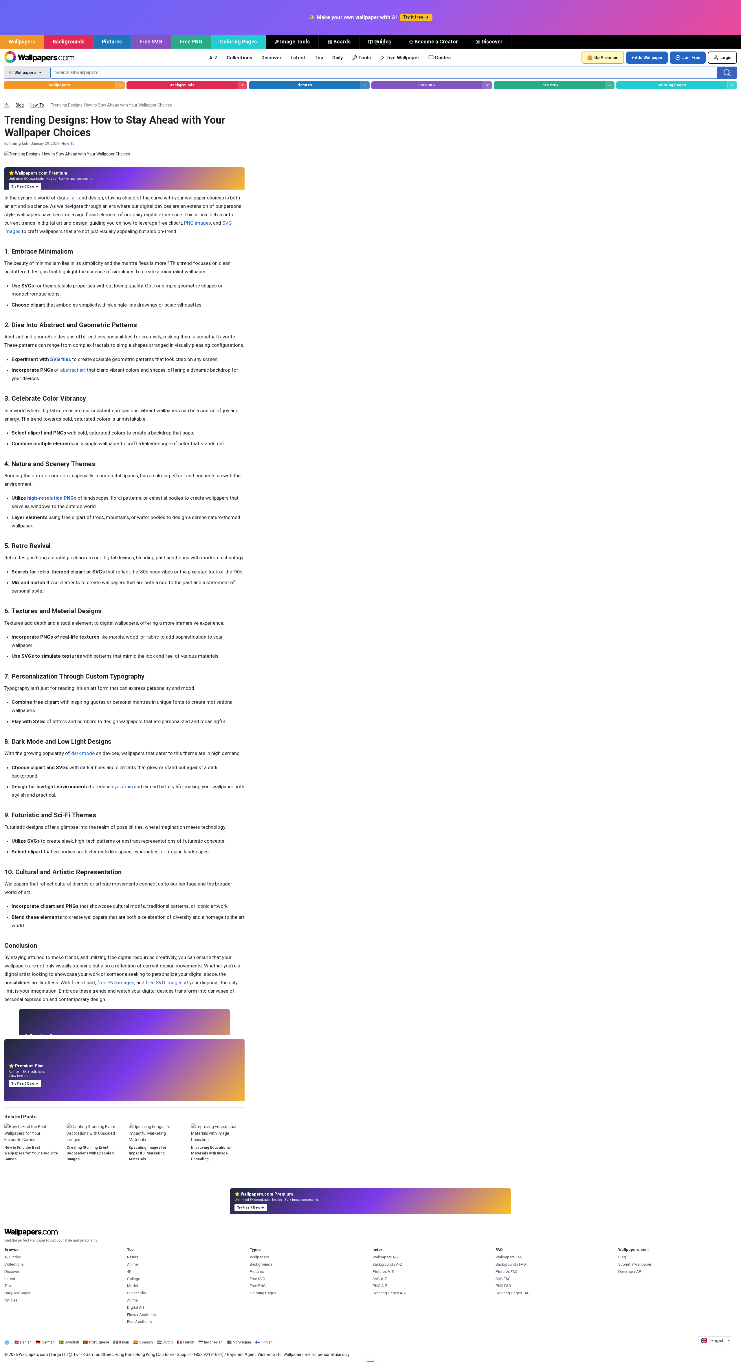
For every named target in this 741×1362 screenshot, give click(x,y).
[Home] (7, 105)
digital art (67, 198)
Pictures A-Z (383, 1271)
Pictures (112, 42)
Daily (337, 58)
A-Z (213, 58)
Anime (132, 1264)
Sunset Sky (136, 1293)
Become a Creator (436, 42)
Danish (26, 1342)
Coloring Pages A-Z (389, 1293)
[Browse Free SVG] (487, 85)
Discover (492, 42)
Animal (133, 1300)
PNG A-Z (380, 1286)
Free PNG (191, 42)
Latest (298, 58)
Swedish (72, 1342)
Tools (364, 58)
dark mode (83, 753)
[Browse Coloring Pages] (732, 85)
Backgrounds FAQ (511, 1264)
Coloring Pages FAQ (513, 1293)
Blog (20, 105)
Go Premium (606, 57)
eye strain (122, 786)
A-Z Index (12, 1257)
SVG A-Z (380, 1279)
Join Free (691, 57)
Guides (382, 42)
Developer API (630, 1271)
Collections (239, 58)
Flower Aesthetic (141, 1314)
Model (132, 1286)
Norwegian (242, 1342)
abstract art (73, 370)
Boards (342, 42)
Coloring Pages (238, 42)
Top (319, 58)
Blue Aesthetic (139, 1321)
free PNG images (115, 982)
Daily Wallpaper (17, 1293)
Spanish (146, 1342)
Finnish (267, 1342)
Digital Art (135, 1307)
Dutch (168, 1342)
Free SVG (151, 42)
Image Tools (295, 42)
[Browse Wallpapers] (120, 85)
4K (129, 1271)
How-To (37, 105)
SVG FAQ (503, 1279)
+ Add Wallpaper (647, 57)
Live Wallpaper (402, 58)
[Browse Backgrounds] (242, 85)
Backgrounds (69, 42)
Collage (133, 1279)
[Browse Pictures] (365, 85)
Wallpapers (22, 42)
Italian (124, 1342)
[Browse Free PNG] (610, 85)
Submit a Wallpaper (634, 1264)
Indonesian (213, 1342)
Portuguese (99, 1342)
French (188, 1342)
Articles (10, 1300)
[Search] (727, 73)
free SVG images (164, 982)
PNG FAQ (503, 1286)
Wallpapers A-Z (386, 1257)
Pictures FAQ (507, 1271)
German (48, 1342)
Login (725, 57)
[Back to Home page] (39, 58)
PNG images (197, 223)
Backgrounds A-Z (387, 1264)
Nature (132, 1257)
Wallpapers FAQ (509, 1257)
